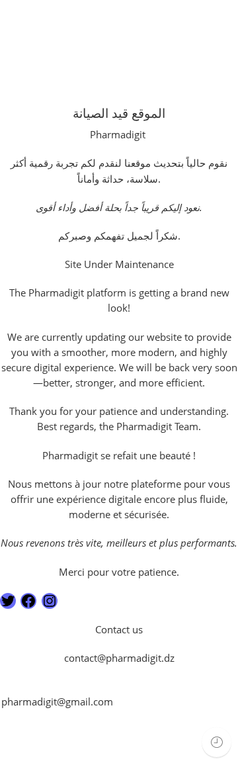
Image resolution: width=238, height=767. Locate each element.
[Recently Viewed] (216, 742)
